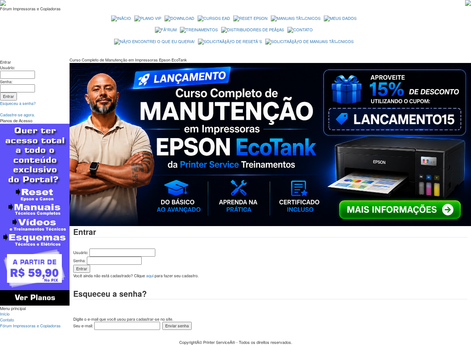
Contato (7, 320)
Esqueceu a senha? (18, 103)
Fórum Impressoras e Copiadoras (30, 325)
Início (5, 314)
